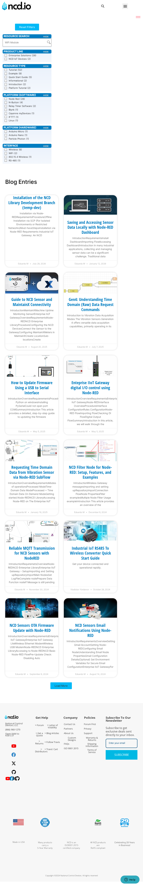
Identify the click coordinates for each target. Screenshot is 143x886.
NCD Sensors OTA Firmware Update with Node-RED (32, 627)
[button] (125, 6)
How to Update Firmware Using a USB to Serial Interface (31, 387)
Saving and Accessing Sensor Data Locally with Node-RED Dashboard (90, 227)
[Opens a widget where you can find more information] (130, 880)
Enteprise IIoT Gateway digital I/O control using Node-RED (90, 387)
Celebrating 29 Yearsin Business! (124, 843)
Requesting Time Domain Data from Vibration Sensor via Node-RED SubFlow (31, 472)
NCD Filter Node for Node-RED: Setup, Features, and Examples (90, 472)
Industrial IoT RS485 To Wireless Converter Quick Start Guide (90, 553)
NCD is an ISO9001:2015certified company (71, 845)
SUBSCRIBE (121, 755)
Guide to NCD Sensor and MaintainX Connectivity (31, 301)
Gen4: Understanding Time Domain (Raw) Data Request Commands (90, 304)
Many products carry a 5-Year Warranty (45, 845)
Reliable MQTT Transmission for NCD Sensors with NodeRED (32, 553)
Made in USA (19, 842)
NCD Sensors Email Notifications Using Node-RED (90, 630)
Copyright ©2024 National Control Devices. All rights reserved (71, 875)
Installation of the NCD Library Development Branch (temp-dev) (31, 202)
